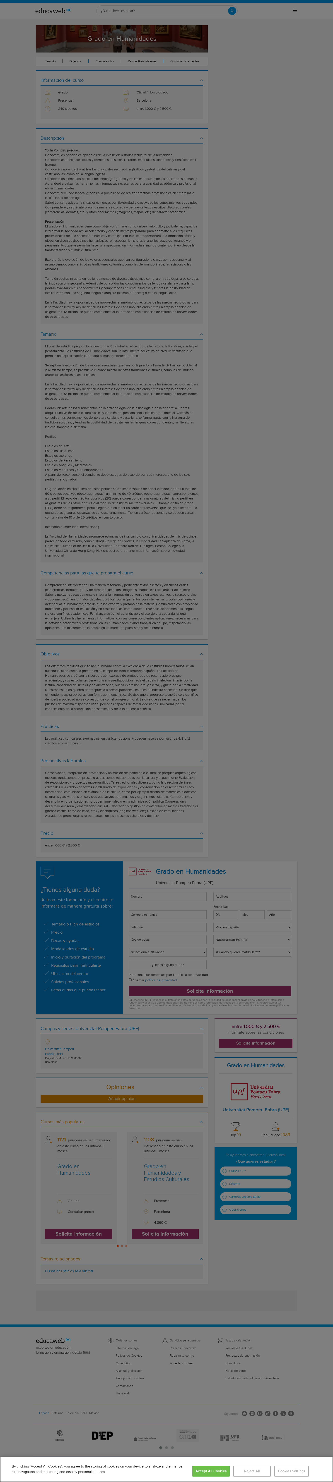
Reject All (252, 1471)
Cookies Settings (291, 1471)
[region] (166, 1469)
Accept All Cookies (211, 1471)
